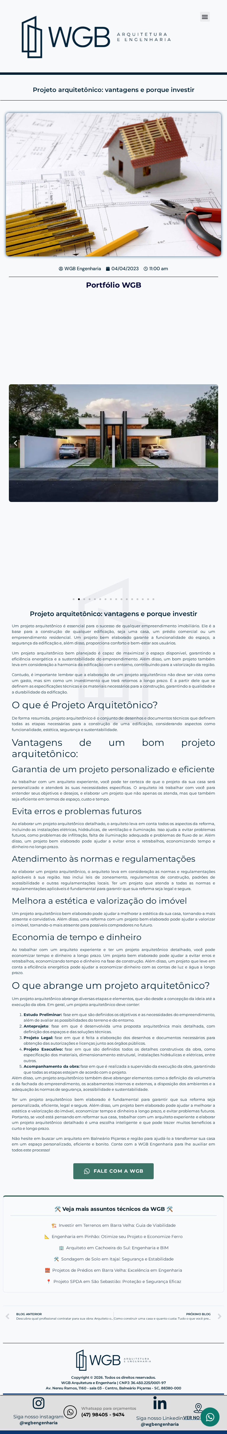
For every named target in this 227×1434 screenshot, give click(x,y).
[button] (205, 17)
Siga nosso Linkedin (159, 1418)
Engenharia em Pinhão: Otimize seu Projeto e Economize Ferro (113, 1236)
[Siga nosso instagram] (38, 1404)
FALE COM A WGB (118, 1171)
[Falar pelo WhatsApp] (210, 1417)
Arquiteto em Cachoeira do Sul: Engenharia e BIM (113, 1247)
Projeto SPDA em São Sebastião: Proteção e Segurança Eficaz (113, 1281)
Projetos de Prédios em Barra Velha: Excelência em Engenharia (113, 1270)
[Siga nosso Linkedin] (160, 1404)
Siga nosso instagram (38, 1417)
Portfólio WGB (113, 285)
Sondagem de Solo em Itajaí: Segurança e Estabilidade (114, 1259)
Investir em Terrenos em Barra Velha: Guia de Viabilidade (113, 1225)
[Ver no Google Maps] (198, 1408)
